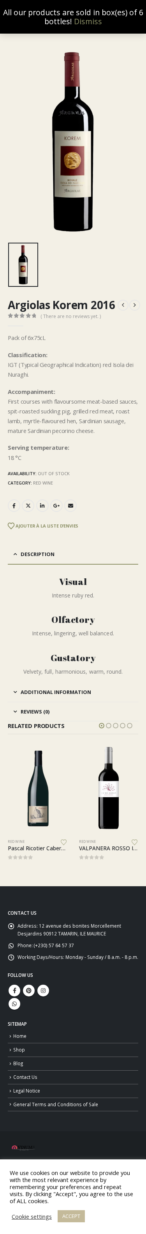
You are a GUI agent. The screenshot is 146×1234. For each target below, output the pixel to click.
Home (19, 1036)
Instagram (43, 990)
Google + (56, 505)
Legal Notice (26, 1090)
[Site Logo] (23, 1147)
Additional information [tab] (56, 692)
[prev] (123, 305)
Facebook (14, 505)
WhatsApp (14, 1004)
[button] (101, 725)
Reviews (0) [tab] (35, 711)
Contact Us (25, 1077)
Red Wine (43, 483)
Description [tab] (38, 554)
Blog (18, 1063)
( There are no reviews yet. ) (70, 316)
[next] (134, 305)
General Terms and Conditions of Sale (55, 1104)
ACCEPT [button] (71, 1216)
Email (70, 505)
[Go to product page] (38, 788)
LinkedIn (42, 505)
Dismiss (88, 21)
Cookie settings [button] (32, 1216)
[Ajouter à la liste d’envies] (63, 842)
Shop (19, 1049)
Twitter (28, 505)
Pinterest (29, 990)
